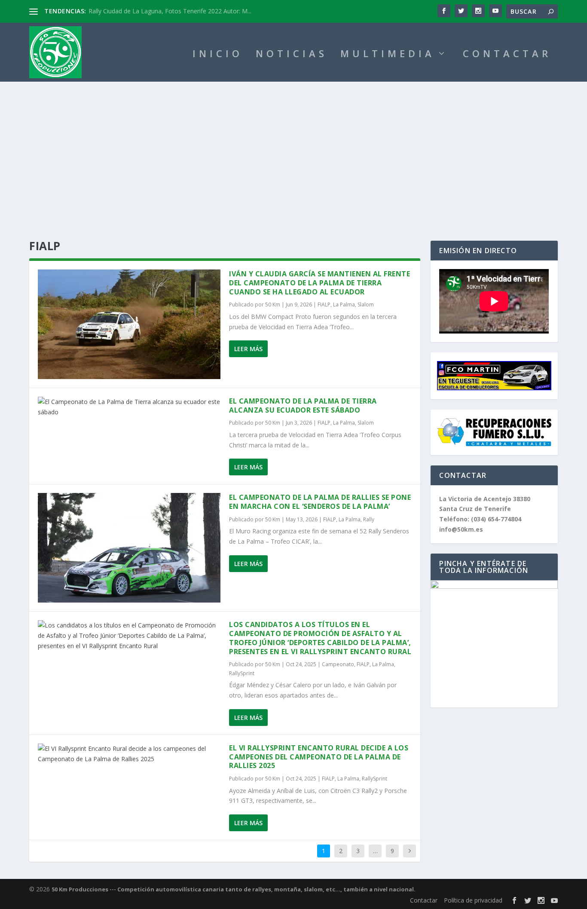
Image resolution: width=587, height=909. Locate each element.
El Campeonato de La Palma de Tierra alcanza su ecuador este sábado (303, 405)
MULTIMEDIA (387, 55)
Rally (368, 519)
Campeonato (338, 664)
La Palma (344, 304)
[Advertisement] (293, 146)
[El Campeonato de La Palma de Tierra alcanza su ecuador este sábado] (129, 407)
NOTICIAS (291, 55)
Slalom (366, 304)
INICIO (218, 55)
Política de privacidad (473, 900)
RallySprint (241, 673)
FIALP (324, 304)
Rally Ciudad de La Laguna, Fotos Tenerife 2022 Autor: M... (170, 11)
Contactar (423, 900)
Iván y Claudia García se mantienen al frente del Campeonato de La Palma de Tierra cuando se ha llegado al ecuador (319, 283)
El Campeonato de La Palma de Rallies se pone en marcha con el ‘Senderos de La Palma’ (320, 502)
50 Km (272, 304)
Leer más (248, 349)
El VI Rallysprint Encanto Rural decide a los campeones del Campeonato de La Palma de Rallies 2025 (318, 757)
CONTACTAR (507, 55)
